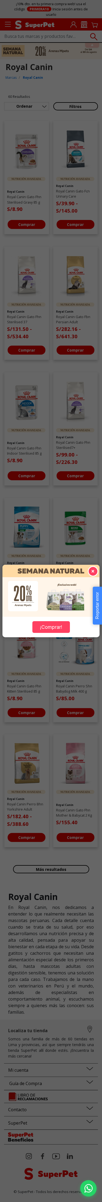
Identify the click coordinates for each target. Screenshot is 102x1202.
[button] (88, 1188)
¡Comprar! (51, 627)
